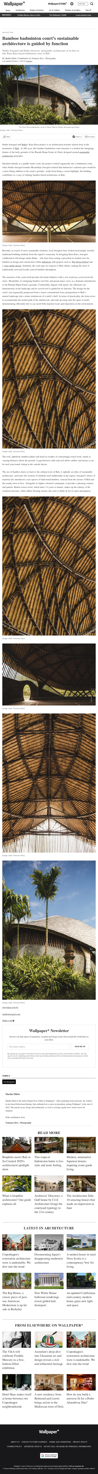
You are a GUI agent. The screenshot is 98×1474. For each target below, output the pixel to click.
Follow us (79, 137)
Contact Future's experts (34, 1442)
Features (29, 61)
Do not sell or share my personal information (67, 1446)
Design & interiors (37, 10)
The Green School (80, 261)
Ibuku (24, 144)
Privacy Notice (75, 1053)
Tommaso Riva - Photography (44, 58)
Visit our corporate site (76, 1466)
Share (8, 137)
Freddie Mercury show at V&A (29, 15)
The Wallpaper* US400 (57, 15)
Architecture (20, 10)
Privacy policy (80, 1442)
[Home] (7, 10)
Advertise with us (33, 1446)
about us (15, 1442)
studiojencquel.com (11, 1014)
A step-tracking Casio (83, 15)
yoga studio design (12, 265)
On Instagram (9, 1081)
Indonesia (46, 261)
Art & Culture (54, 10)
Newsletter (91, 137)
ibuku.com (7, 1020)
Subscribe (82, 3)
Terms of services (36, 1053)
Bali (17, 148)
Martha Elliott (10, 58)
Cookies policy (14, 1446)
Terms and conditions (60, 1442)
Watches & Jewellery (72, 10)
